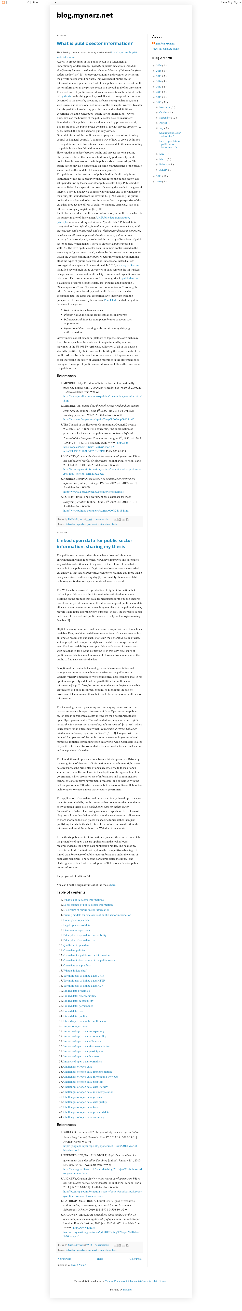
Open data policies (74, 950)
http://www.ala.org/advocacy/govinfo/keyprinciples (93, 491)
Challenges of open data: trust (80, 1107)
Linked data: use (73, 1011)
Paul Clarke (111, 300)
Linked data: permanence (78, 1006)
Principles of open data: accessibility (85, 935)
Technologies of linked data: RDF (83, 985)
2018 (159, 70)
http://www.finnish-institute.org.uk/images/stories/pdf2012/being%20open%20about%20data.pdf (101, 1231)
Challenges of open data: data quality (85, 1102)
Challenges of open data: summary (83, 1117)
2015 (159, 86)
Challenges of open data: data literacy (85, 1087)
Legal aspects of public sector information (88, 905)
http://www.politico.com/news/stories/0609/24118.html (96, 510)
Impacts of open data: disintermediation (86, 1046)
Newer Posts (64, 1258)
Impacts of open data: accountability (84, 1036)
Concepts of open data (76, 920)
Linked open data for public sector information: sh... (169, 144)
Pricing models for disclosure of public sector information (97, 915)
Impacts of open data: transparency (84, 1031)
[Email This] (116, 519)
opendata (81, 524)
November (165, 107)
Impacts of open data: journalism (82, 1061)
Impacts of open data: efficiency (82, 1041)
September (165, 117)
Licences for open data (76, 930)
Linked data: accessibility (78, 1001)
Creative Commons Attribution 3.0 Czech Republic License (136, 1281)
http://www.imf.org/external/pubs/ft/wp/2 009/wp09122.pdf (98, 419)
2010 (159, 181)
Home (100, 1258)
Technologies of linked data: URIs (83, 975)
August (163, 122)
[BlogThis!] (119, 519)
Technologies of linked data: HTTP (84, 980)
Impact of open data (75, 1026)
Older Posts (136, 1258)
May (162, 153)
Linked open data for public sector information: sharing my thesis (94, 543)
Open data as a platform (77, 965)
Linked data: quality (75, 1016)
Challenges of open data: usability (83, 1081)
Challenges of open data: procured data (86, 1112)
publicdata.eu (130, 278)
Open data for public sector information (86, 955)
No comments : (102, 519)
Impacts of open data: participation (83, 1051)
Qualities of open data (76, 945)
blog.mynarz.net (85, 15)
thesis (114, 524)
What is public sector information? (95, 43)
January (163, 169)
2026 (159, 65)
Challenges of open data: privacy (82, 1097)
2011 (159, 176)
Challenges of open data (77, 1066)
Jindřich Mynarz (165, 43)
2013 (159, 97)
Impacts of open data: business (81, 1056)
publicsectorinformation (98, 524)
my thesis (65, 96)
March (163, 159)
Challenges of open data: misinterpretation (88, 1092)
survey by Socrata (129, 265)
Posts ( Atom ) (78, 1265)
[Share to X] (123, 519)
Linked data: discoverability (79, 996)
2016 (159, 81)
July (161, 128)
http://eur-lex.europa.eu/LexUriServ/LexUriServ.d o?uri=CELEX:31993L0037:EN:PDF (96, 446)
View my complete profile (165, 48)
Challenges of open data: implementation (87, 1071)
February (164, 164)
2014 (159, 91)
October (163, 112)
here (112, 885)
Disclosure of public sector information (86, 910)
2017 (159, 76)
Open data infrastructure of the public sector (89, 960)
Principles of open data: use (79, 940)
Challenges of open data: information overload (90, 1076)
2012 (159, 102)
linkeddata (71, 524)
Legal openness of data (76, 925)
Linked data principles (76, 991)
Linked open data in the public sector (85, 1021)
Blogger (127, 1289)
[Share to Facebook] (127, 519)
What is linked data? (75, 970)
